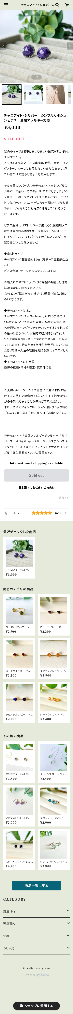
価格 (6, 936)
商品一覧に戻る (36, 886)
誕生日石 (9, 911)
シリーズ (8, 948)
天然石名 (9, 924)
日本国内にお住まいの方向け (36, 487)
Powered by (32, 974)
